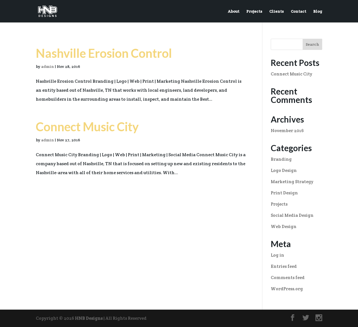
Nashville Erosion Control (104, 53)
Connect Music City (87, 126)
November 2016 (287, 130)
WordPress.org (287, 289)
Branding (281, 159)
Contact (298, 11)
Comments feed (288, 277)
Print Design (284, 193)
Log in (277, 255)
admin (47, 66)
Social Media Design (292, 215)
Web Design (283, 226)
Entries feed (284, 266)
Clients (276, 11)
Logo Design (284, 170)
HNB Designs (89, 318)
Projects (254, 11)
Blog (317, 11)
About (233, 11)
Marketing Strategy (292, 182)
